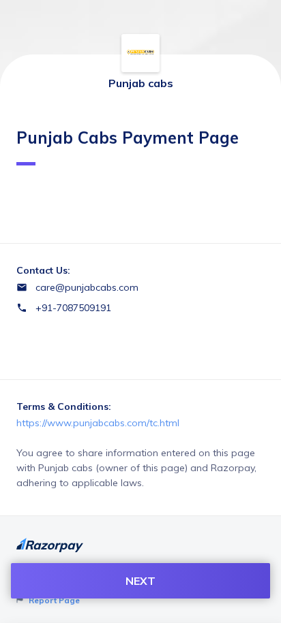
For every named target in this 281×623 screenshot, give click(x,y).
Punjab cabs (140, 83)
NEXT (140, 581)
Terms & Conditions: (63, 406)
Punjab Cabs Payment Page (127, 137)
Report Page (53, 600)
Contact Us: (43, 270)
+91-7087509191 (73, 308)
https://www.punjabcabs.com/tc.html (97, 423)
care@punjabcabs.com (86, 287)
